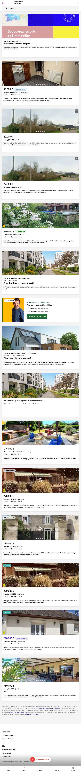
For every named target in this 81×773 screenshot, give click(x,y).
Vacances (56, 770)
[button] (37, 83)
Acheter (8, 770)
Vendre (24, 770)
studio (22, 712)
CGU (3, 742)
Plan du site (6, 732)
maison (11, 712)
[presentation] (4, 74)
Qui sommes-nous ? (8, 735)
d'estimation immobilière (31, 714)
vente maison (39, 708)
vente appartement (48, 708)
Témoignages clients (9, 749)
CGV (3, 746)
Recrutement (6, 753)
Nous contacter (7, 739)
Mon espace (73, 770)
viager (70, 708)
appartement (17, 712)
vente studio (58, 708)
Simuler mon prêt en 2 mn (37, 316)
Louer (40, 770)
